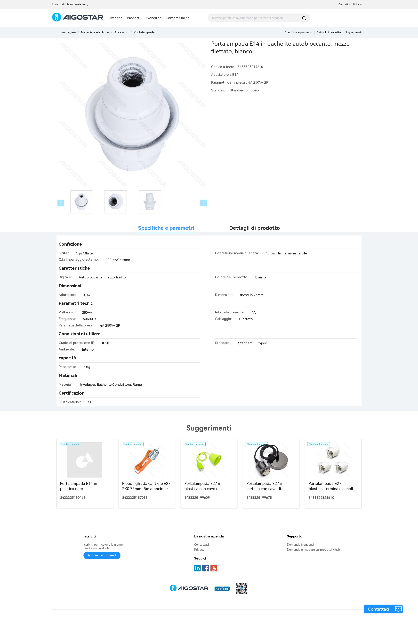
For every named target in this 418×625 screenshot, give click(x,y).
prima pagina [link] (66, 32)
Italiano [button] (357, 4)
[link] (95, 32)
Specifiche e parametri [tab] (166, 228)
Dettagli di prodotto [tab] (254, 228)
